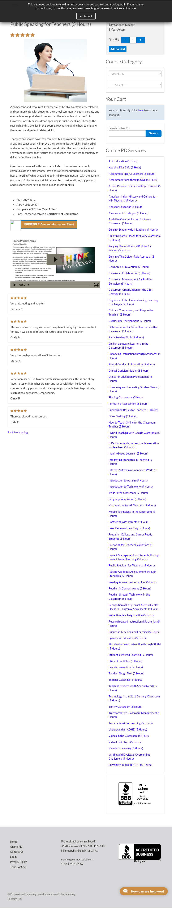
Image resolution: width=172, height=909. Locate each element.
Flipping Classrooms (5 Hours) (127, 397)
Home (13, 841)
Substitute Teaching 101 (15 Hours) (130, 764)
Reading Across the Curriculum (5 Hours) (133, 582)
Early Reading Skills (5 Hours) (126, 337)
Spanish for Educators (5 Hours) (128, 638)
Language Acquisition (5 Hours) (127, 499)
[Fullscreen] (96, 284)
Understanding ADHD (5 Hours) (128, 729)
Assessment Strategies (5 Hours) (128, 213)
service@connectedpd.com (77, 859)
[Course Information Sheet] (49, 224)
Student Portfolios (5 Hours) (125, 661)
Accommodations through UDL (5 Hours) (133, 179)
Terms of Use (18, 867)
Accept (87, 16)
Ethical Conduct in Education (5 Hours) (132, 364)
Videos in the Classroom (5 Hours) (129, 735)
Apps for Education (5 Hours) (126, 206)
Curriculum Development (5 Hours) (130, 320)
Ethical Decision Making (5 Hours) (129, 370)
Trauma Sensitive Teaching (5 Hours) (131, 723)
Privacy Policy (18, 861)
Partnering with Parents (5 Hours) (129, 522)
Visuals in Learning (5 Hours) (126, 748)
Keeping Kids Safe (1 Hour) (125, 167)
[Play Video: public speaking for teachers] (55, 259)
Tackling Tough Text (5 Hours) (126, 673)
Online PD (16, 846)
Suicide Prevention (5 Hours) (126, 667)
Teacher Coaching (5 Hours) (125, 679)
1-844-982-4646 (72, 864)
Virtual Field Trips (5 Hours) (125, 742)
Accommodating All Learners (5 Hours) (132, 173)
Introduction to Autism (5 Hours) (128, 480)
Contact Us (16, 851)
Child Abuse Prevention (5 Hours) (129, 266)
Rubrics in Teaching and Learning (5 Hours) (134, 632)
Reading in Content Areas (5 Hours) (130, 588)
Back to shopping (18, 432)
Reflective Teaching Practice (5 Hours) (132, 615)
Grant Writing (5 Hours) (123, 416)
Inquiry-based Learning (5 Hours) (128, 453)
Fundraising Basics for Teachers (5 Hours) (133, 410)
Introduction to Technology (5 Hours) (131, 486)
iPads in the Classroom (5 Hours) (128, 492)
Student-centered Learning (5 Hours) (131, 654)
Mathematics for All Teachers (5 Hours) (132, 505)
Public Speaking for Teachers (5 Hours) (132, 565)
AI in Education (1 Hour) (123, 161)
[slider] (59, 284)
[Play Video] (14, 284)
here (140, 110)
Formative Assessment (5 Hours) (128, 403)
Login (13, 856)
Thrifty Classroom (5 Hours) (125, 706)
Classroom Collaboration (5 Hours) (129, 273)
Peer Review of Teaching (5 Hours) (129, 528)
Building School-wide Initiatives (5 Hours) (133, 229)
